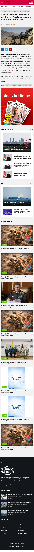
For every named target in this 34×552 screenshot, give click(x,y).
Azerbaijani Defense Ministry (10, 11)
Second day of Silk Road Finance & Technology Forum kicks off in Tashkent (22, 211)
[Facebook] (2, 484)
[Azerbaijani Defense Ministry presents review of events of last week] (17, 235)
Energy (20, 524)
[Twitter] (6, 484)
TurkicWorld (10, 70)
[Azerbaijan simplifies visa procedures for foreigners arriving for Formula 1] (17, 142)
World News (21, 530)
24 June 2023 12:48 (6, 24)
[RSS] (10, 484)
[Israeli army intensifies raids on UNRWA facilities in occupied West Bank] (4, 505)
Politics (4, 244)
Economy (3, 533)
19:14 (11, 498)
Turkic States (4, 524)
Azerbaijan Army (24, 11)
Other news (21, 527)
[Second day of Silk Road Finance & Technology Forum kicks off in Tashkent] (7, 212)
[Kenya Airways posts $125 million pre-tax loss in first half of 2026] (4, 497)
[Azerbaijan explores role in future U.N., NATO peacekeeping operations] (17, 292)
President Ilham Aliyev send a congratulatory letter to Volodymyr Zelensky (22, 173)
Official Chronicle (22, 533)
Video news (4, 530)
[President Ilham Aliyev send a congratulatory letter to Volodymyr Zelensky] (7, 174)
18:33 (11, 514)
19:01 (11, 506)
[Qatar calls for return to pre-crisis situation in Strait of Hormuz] (17, 196)
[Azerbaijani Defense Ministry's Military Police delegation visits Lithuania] (17, 349)
